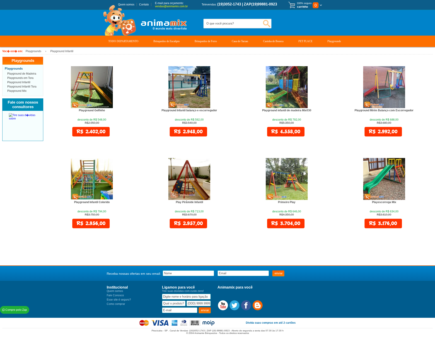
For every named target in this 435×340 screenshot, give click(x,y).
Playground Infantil (18, 82)
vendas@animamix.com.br (171, 6)
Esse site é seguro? (119, 299)
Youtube (223, 305)
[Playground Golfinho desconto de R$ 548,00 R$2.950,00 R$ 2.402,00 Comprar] (92, 107)
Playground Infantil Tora (21, 86)
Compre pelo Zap (16, 309)
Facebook (246, 305)
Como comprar (116, 304)
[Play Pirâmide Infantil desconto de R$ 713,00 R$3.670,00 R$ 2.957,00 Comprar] (189, 199)
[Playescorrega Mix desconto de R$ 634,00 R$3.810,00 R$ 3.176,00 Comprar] (384, 199)
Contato (144, 4)
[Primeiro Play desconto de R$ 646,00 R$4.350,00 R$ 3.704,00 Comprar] (287, 199)
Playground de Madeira (21, 73)
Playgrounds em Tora (20, 78)
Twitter (234, 305)
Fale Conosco (115, 295)
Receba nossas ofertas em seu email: (134, 273)
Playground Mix (17, 90)
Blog (258, 305)
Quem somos (126, 4)
